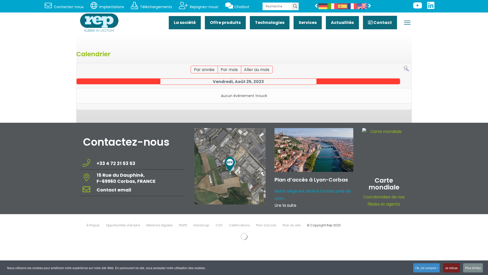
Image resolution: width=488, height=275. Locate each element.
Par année (204, 70)
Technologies (269, 22)
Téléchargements (155, 6)
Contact (382, 22)
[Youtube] (417, 7)
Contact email (114, 190)
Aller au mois (256, 70)
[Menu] (407, 22)
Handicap (201, 225)
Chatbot (241, 6)
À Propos (93, 225)
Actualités (342, 22)
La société (185, 22)
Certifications (239, 225)
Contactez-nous (68, 6)
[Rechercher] (406, 69)
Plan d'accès (266, 225)
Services (308, 22)
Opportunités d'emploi (123, 225)
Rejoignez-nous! (203, 6)
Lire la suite (285, 205)
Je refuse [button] (451, 268)
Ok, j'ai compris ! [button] (426, 268)
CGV (219, 225)
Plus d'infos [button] (473, 268)
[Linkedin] (430, 7)
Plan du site (291, 225)
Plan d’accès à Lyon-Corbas (311, 179)
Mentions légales (159, 225)
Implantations (111, 6)
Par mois (229, 70)
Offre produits (225, 22)
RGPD (183, 225)
